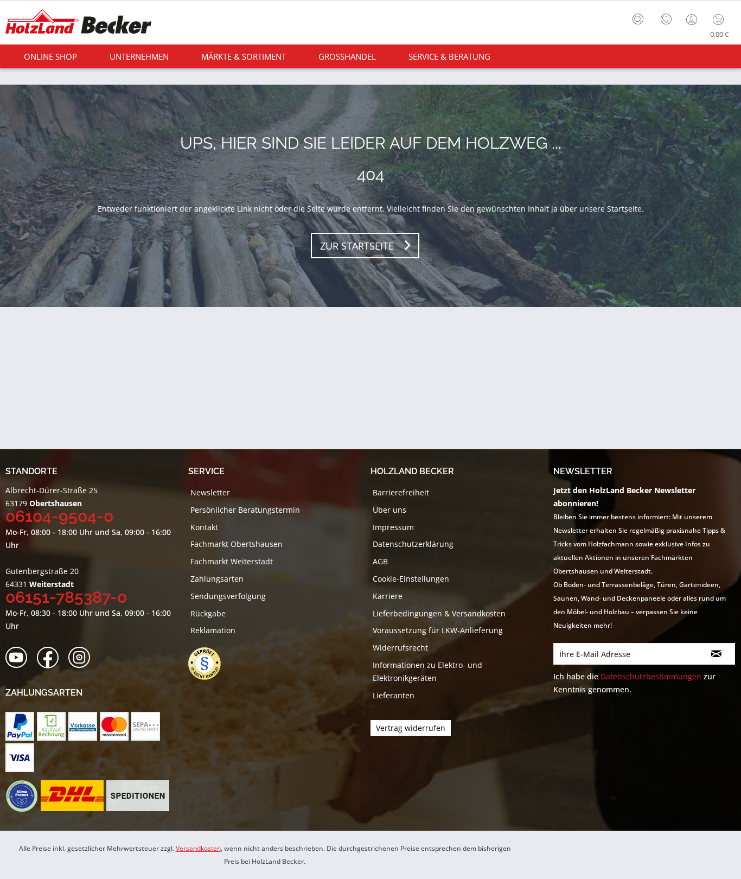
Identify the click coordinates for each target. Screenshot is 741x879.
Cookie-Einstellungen (411, 579)
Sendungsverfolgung (228, 596)
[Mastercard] (114, 726)
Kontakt (204, 527)
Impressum (393, 527)
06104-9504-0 (59, 516)
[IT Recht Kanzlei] (210, 663)
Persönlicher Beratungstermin (245, 510)
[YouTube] (19, 658)
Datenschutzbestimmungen (651, 676)
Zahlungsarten (217, 579)
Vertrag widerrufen (410, 728)
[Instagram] (82, 658)
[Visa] (19, 757)
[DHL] (72, 796)
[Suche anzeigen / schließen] (638, 19)
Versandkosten (198, 848)
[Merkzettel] (666, 19)
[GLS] (21, 796)
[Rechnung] (51, 726)
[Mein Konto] (693, 19)
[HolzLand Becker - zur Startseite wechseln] (78, 23)
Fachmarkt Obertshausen (236, 544)
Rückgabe (208, 613)
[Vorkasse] (82, 726)
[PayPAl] (19, 726)
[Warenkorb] (720, 19)
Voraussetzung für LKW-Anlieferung (438, 630)
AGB (380, 561)
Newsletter (210, 492)
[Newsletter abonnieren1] (717, 654)
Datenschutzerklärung (413, 544)
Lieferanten (393, 695)
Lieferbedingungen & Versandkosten (439, 613)
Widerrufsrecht (400, 647)
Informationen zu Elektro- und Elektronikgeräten (427, 671)
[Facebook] (51, 658)
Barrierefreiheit (401, 492)
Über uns (389, 510)
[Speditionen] (138, 796)
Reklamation (212, 630)
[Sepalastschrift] (145, 726)
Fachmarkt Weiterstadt (231, 561)
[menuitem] (640, 18)
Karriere (388, 596)
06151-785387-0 (66, 597)
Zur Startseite (357, 245)
